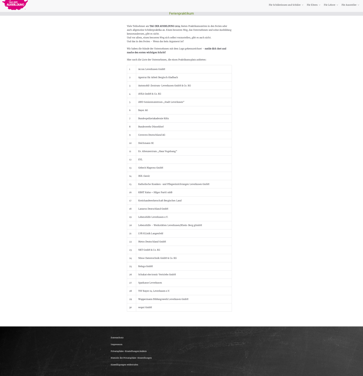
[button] (302, 5)
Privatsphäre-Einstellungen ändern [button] (129, 351)
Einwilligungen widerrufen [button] (124, 364)
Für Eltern (312, 5)
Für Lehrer (329, 5)
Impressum (116, 344)
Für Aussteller (349, 5)
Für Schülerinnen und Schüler (285, 5)
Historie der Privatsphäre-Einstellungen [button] (131, 358)
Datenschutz (117, 337)
